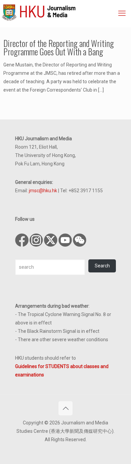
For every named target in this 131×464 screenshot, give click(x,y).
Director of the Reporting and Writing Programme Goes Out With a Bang (58, 47)
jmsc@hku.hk (43, 190)
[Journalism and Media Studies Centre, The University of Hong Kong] (66, 12)
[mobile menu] (122, 13)
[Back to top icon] (65, 408)
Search (102, 265)
